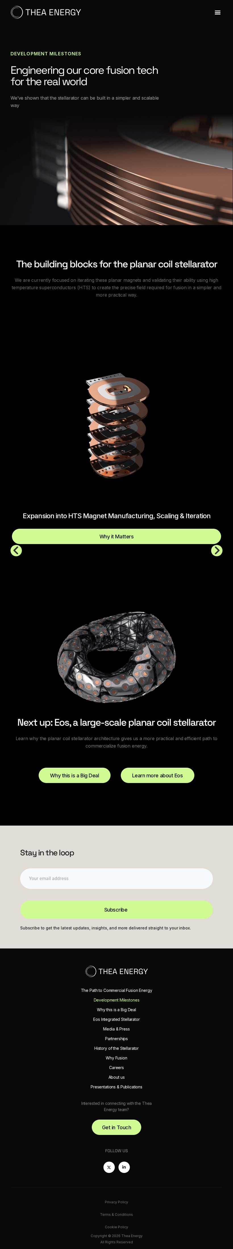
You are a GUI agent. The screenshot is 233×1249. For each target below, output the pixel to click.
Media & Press (116, 1029)
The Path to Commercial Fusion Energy (116, 990)
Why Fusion (116, 1057)
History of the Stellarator (116, 1048)
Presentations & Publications (116, 1086)
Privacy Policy (116, 1202)
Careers (116, 1067)
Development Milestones (117, 1000)
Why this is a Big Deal (116, 1009)
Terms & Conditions (116, 1214)
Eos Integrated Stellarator (116, 1019)
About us (117, 1077)
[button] (217, 12)
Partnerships (116, 1038)
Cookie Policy (116, 1227)
